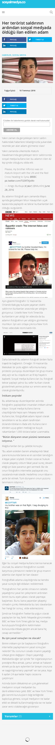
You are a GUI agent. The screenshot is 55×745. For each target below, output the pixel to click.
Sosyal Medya (19, 55)
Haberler (6, 55)
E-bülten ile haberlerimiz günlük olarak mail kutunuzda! (26, 120)
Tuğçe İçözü (9, 90)
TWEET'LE (40, 39)
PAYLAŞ (13, 39)
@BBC (33, 176)
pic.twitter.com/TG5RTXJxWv (19, 180)
